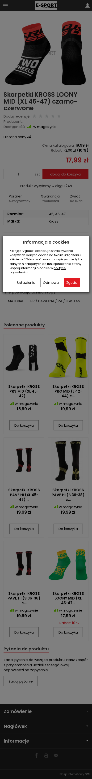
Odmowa (51, 282)
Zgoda (71, 282)
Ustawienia (26, 282)
